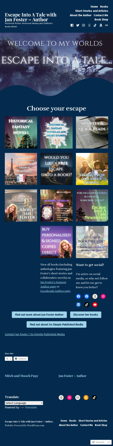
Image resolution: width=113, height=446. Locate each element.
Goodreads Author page (55, 291)
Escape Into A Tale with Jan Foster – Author (31, 17)
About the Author (81, 15)
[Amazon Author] (101, 25)
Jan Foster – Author (72, 376)
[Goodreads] (89, 25)
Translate (31, 407)
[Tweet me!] (78, 25)
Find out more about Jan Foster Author (39, 314)
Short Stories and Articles (91, 11)
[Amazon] (86, 397)
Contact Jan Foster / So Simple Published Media (35, 334)
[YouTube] (94, 304)
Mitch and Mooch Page (21, 376)
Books (104, 6)
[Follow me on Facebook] (72, 25)
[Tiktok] (95, 25)
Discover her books (85, 314)
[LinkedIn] (78, 304)
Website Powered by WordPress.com (24, 425)
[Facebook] (78, 296)
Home (94, 6)
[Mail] (77, 397)
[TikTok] (86, 304)
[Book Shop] (106, 25)
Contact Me (101, 15)
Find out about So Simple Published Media (56, 324)
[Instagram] (83, 25)
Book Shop (101, 20)
